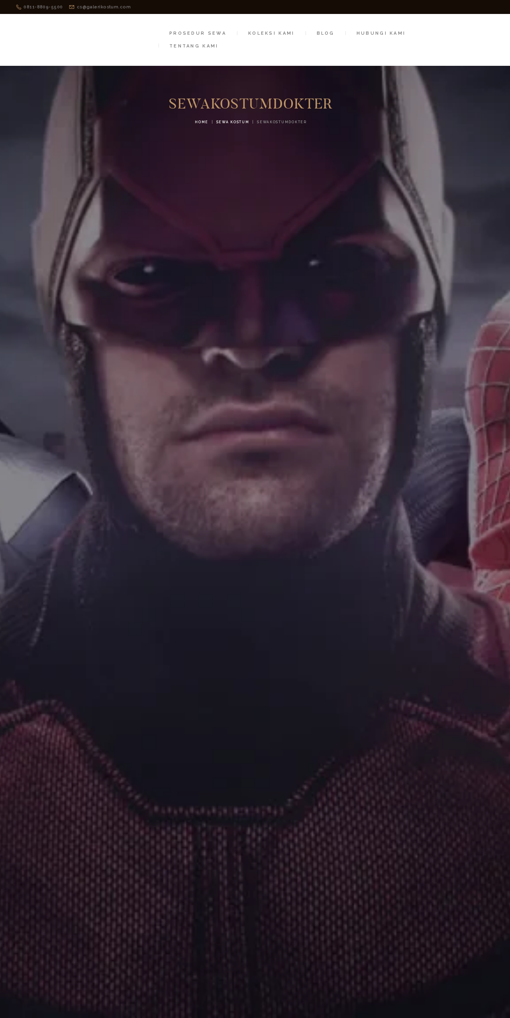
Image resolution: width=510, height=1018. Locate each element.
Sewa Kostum (232, 122)
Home (201, 122)
